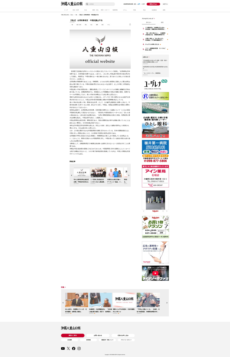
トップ (66, 10)
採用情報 (88, 340)
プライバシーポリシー (126, 340)
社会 (85, 10)
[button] (71, 175)
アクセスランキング (147, 18)
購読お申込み (153, 4)
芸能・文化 (95, 10)
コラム (125, 10)
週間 (162, 22)
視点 (144, 10)
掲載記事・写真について (107, 340)
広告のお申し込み (123, 335)
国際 (97, 24)
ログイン (165, 4)
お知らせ (145, 57)
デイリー (148, 22)
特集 (134, 10)
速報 (164, 10)
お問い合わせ (98, 335)
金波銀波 (154, 10)
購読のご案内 (73, 335)
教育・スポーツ (105, 10)
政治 (102, 24)
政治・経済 (76, 10)
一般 (76, 14)
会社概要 (69, 340)
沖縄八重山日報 (65, 14)
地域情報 (115, 10)
